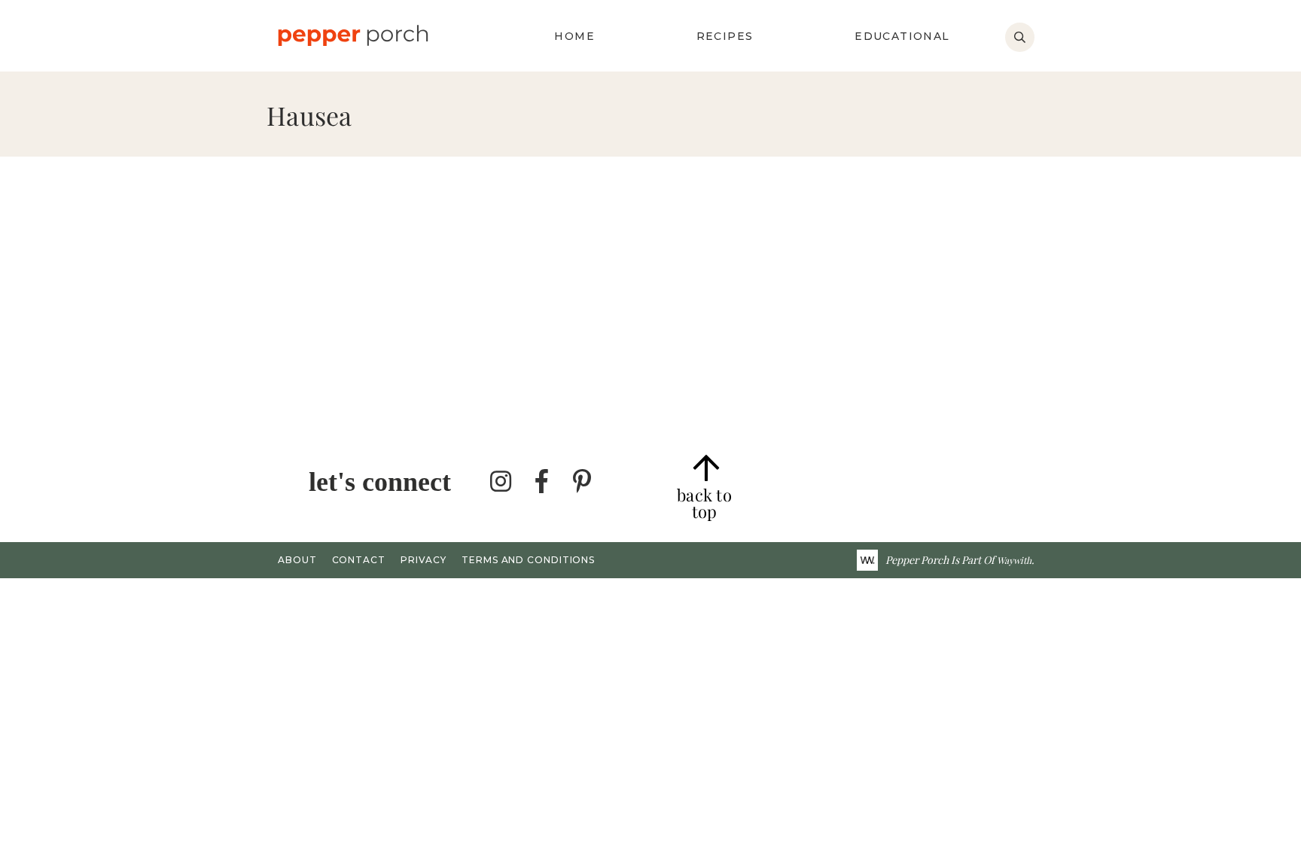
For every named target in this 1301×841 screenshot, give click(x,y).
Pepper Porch (353, 35)
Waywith (1014, 560)
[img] (501, 481)
